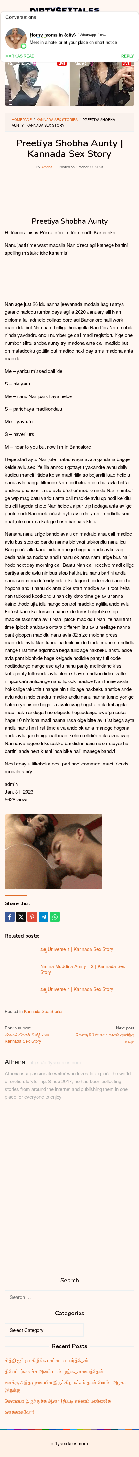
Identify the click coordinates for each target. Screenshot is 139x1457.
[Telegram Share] (43, 917)
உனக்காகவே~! (19, 1411)
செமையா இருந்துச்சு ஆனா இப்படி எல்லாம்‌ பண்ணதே (58, 1400)
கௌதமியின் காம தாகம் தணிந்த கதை (105, 1034)
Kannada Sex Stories (44, 1011)
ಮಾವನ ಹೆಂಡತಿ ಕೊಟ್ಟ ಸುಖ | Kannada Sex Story (28, 1034)
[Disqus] (69, 1194)
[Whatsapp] (55, 917)
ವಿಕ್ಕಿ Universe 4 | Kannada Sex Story (76, 989)
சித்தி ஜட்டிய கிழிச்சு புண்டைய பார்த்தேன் (46, 1360)
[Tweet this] (21, 917)
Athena (15, 1061)
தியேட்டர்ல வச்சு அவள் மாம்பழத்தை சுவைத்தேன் (54, 1370)
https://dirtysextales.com (55, 1062)
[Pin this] (32, 917)
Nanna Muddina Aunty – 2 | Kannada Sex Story (82, 969)
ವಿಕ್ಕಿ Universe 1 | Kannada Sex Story (76, 949)
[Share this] (10, 917)
